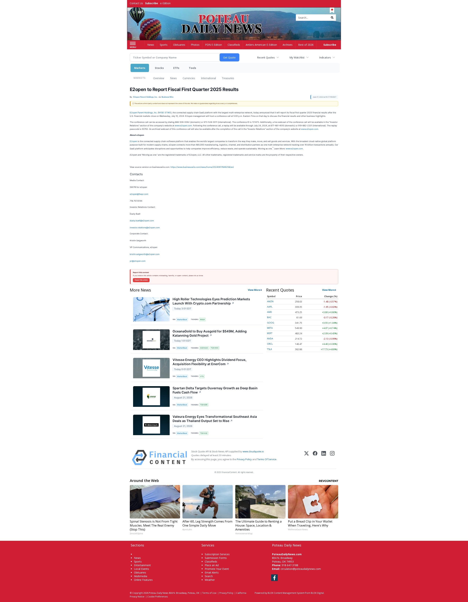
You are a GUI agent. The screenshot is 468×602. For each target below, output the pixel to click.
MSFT (269, 333)
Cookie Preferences (157, 596)
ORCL (270, 343)
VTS (202, 376)
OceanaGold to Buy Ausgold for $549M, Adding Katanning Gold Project (210, 333)
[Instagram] (332, 457)
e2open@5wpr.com (139, 194)
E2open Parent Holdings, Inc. (143, 112)
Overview (158, 78)
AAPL (269, 306)
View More (254, 289)
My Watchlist (297, 57)
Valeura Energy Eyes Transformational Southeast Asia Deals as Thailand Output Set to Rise (215, 419)
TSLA (269, 349)
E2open (133, 141)
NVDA (270, 338)
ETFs (176, 68)
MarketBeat (182, 320)
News (173, 78)
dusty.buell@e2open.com (142, 220)
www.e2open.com (183, 125)
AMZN (270, 301)
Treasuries (228, 78)
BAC (269, 317)
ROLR (202, 320)
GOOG (270, 322)
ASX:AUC (204, 348)
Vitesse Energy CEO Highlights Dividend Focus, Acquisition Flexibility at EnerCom (209, 362)
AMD (269, 312)
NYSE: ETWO (164, 112)
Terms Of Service (266, 459)
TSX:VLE (203, 433)
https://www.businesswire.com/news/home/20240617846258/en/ (202, 167)
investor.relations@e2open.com (145, 227)
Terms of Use (209, 592)
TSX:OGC (214, 348)
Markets (139, 68)
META (270, 328)
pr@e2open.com (138, 261)
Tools (192, 68)
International (208, 78)
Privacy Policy (244, 459)
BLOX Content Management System (286, 592)
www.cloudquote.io (253, 451)
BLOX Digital (317, 592)
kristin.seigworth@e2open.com (145, 254)
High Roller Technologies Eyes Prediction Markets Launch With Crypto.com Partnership (211, 301)
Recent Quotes (266, 57)
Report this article (141, 280)
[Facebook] (315, 457)
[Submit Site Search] (332, 17)
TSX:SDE (203, 405)
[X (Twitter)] (306, 457)
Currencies (189, 78)
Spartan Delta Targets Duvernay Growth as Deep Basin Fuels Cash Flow (215, 390)
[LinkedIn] (323, 457)
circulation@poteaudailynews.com (301, 569)
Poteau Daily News (158, 592)
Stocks (159, 68)
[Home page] (234, 18)
